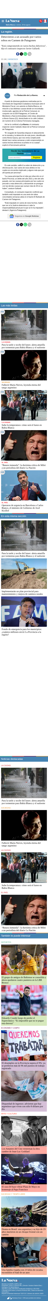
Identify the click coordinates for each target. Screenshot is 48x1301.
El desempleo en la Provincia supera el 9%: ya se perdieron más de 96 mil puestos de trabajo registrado (23, 1066)
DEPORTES (6, 942)
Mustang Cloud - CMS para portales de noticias (26, 1298)
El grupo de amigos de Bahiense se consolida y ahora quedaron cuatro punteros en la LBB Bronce (24, 980)
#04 (2, 432)
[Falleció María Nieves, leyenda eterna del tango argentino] (24, 365)
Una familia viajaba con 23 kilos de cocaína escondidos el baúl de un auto (22, 1271)
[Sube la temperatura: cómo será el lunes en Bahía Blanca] (24, 405)
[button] (17, 54)
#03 (2, 392)
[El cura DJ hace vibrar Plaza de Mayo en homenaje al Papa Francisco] (24, 1169)
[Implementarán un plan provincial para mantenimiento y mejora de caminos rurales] (24, 573)
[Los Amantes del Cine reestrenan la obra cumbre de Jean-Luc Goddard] (24, 1131)
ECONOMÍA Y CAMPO (10, 1028)
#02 (2, 352)
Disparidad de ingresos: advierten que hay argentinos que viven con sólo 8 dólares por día (22, 1106)
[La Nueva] (13, 21)
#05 (2, 472)
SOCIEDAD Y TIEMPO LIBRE (13, 1194)
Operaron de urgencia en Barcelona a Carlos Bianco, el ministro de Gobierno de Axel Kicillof (22, 508)
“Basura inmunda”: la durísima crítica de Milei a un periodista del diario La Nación (24, 466)
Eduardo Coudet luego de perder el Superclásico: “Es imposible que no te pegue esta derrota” (23, 1021)
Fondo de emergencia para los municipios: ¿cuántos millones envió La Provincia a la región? (22, 632)
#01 (2, 312)
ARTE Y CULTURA (9, 1114)
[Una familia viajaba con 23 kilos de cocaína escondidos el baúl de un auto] (24, 1252)
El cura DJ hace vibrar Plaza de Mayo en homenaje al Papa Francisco (21, 1188)
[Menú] (3, 21)
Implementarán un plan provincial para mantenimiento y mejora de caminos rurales (22, 592)
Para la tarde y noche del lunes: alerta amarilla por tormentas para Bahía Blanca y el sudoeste (23, 346)
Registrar (36, 157)
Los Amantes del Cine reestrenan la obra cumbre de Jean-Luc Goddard (21, 1150)
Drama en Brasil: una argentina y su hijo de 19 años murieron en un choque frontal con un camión (24, 1232)
